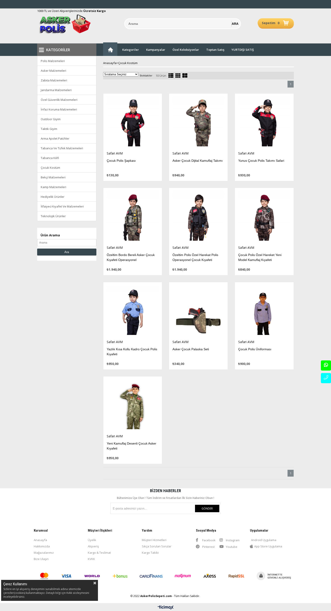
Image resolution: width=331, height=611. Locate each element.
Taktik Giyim (49, 129)
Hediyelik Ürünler (52, 197)
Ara (66, 252)
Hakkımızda (42, 546)
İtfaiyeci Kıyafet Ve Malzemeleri (62, 206)
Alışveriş (93, 546)
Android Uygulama (263, 540)
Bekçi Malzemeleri (53, 177)
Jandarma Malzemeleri (56, 90)
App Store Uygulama (268, 546)
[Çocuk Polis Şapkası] (133, 122)
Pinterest (208, 547)
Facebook (208, 540)
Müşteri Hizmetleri (154, 540)
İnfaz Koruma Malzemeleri (59, 109)
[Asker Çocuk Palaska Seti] (198, 310)
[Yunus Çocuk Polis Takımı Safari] (264, 122)
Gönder (207, 508)
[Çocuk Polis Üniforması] (264, 310)
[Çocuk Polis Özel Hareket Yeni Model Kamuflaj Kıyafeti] (264, 216)
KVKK (91, 559)
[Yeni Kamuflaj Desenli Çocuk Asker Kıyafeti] (133, 405)
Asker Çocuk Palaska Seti (190, 349)
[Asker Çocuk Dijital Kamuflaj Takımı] (198, 122)
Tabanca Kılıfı (50, 158)
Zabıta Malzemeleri (54, 80)
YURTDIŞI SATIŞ (242, 50)
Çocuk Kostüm (50, 168)
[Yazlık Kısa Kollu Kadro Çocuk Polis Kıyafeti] (133, 310)
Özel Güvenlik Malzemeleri (59, 100)
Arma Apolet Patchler (55, 138)
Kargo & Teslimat (99, 553)
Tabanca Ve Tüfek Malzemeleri (62, 148)
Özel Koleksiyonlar (185, 50)
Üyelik (92, 540)
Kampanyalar (155, 50)
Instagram (232, 540)
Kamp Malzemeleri (53, 187)
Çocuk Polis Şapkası (121, 160)
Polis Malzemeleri (53, 61)
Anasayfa (40, 540)
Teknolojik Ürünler (53, 216)
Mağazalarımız (44, 553)
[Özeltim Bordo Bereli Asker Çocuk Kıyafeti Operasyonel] (133, 216)
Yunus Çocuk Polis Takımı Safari (261, 160)
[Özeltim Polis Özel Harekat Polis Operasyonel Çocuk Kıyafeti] (198, 216)
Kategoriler (130, 50)
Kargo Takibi (150, 553)
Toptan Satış (215, 50)
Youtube (231, 547)
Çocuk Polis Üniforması (254, 349)
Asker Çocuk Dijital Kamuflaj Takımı (197, 160)
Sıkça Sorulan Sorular (156, 546)
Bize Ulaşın (41, 559)
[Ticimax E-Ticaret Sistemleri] (166, 607)
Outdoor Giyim (51, 119)
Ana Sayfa (110, 49)
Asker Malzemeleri (53, 71)
